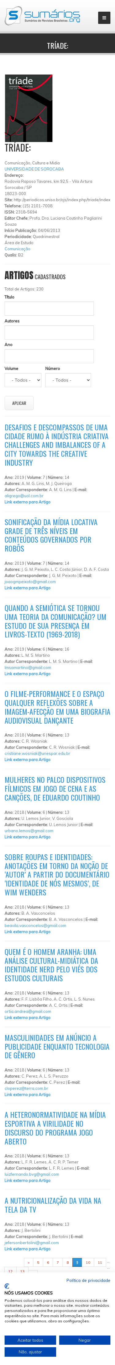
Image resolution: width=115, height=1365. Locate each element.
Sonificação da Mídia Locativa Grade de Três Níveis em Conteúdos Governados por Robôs (51, 535)
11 (100, 1262)
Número (52, 368)
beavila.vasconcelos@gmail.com (35, 925)
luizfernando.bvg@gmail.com (32, 1174)
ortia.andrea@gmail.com (28, 1011)
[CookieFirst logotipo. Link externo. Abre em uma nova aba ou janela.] (7, 1286)
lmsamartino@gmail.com (28, 667)
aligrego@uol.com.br (24, 495)
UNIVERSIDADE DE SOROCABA (34, 169)
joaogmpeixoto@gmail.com (30, 581)
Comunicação (17, 248)
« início (14, 1262)
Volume (11, 368)
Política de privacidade (88, 1280)
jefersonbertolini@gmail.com (32, 1242)
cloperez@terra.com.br (26, 1088)
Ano (9, 344)
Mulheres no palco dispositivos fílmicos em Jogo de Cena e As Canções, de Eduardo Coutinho (55, 788)
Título (9, 296)
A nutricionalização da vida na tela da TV (53, 1205)
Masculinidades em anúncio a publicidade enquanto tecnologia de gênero (57, 1046)
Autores (12, 320)
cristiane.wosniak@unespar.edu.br (37, 753)
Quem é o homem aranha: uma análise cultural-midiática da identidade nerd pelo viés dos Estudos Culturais (51, 964)
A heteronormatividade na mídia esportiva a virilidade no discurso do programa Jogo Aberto (55, 1127)
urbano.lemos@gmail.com (29, 830)
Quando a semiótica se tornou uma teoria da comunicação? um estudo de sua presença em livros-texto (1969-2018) (55, 621)
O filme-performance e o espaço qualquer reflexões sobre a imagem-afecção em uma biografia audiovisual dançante (57, 706)
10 (88, 1262)
